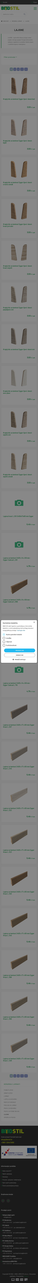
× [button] (34, 622)
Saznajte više (21, 630)
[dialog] (19, 641)
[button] (19, 659)
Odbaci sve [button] (19, 655)
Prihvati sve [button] (20, 650)
